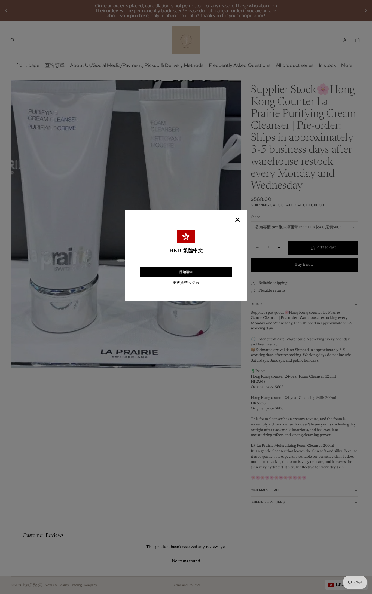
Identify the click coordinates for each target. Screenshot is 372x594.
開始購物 (186, 272)
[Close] (237, 219)
